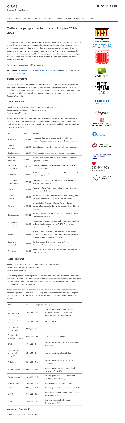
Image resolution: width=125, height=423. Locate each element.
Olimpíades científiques (75, 18)
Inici (10, 18)
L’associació (48, 18)
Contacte (90, 18)
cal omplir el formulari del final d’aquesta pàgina (36, 70)
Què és (17, 18)
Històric (59, 18)
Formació (27, 18)
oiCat (12, 6)
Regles (37, 18)
